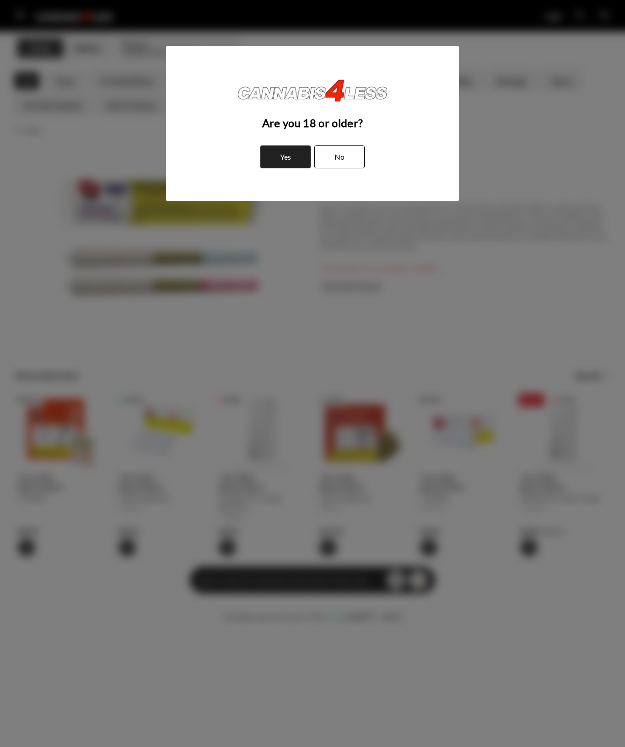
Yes (285, 156)
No (339, 156)
